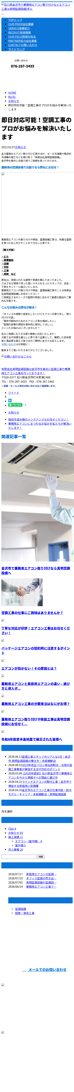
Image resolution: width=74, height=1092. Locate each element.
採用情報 (19, 32)
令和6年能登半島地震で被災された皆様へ (31, 739)
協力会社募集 (22, 41)
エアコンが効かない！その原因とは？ (29, 668)
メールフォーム (13, 73)
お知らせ (20, 147)
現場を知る (22, 36)
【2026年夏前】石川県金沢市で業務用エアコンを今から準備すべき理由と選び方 (40, 775)
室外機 (20, 845)
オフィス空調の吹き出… (41, 878)
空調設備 (20, 909)
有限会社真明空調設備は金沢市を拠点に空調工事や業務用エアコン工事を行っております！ (35, 371)
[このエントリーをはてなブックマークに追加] (10, 401)
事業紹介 (19, 28)
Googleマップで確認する (18, 1055)
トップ (15, 20)
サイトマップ (16, 49)
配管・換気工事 (24, 913)
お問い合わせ (22, 45)
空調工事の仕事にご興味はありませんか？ (32, 612)
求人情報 (15, 849)
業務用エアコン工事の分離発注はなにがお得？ (35, 703)
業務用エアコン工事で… (41, 886)
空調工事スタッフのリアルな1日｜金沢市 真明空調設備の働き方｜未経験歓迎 (39, 758)
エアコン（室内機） (28, 841)
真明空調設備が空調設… (41, 882)
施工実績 (15, 837)
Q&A (12, 828)
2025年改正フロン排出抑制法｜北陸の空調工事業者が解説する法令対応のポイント (40, 767)
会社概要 (21, 24)
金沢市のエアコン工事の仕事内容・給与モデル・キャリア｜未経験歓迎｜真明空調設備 (40, 792)
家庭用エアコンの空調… (41, 874)
